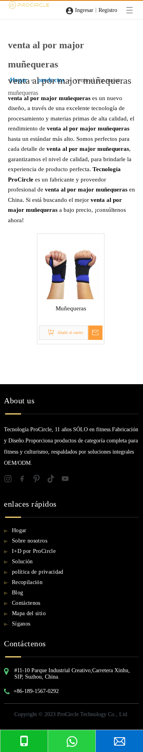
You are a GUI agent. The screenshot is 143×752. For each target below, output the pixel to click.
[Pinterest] (40, 480)
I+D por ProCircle (34, 551)
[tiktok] (54, 480)
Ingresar (84, 10)
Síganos (21, 624)
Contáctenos (26, 603)
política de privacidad (38, 572)
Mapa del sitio (29, 613)
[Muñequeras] (70, 266)
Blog (17, 593)
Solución (22, 561)
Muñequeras (71, 308)
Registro (108, 10)
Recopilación (27, 582)
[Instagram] (11, 480)
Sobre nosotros (29, 541)
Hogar (19, 530)
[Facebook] (25, 480)
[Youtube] (67, 480)
